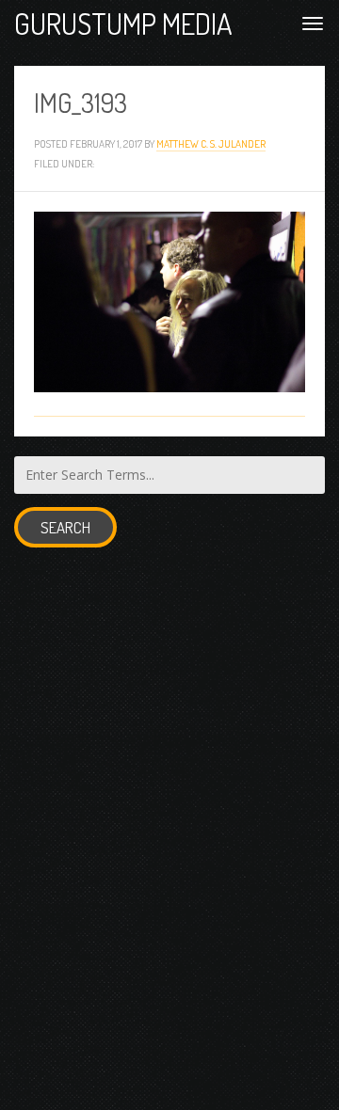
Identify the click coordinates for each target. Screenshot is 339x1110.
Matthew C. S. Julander (211, 143)
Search (65, 527)
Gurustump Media (123, 23)
